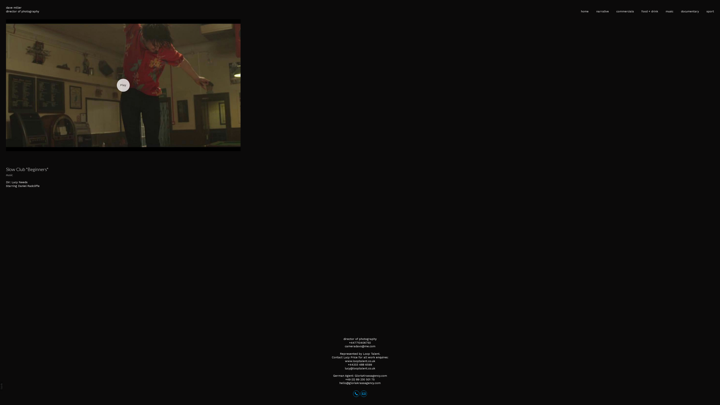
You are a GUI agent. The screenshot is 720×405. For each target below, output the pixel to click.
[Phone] (356, 394)
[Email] (364, 394)
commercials (625, 11)
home (585, 11)
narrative (602, 11)
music (669, 11)
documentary (690, 11)
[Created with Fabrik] (1, 386)
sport (710, 11)
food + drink (649, 11)
